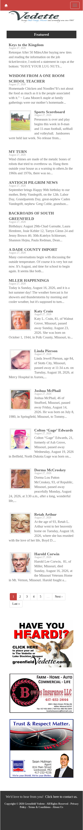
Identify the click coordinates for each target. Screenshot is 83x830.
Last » (16, 603)
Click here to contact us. (61, 796)
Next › (59, 596)
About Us (58, 807)
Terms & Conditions (39, 807)
